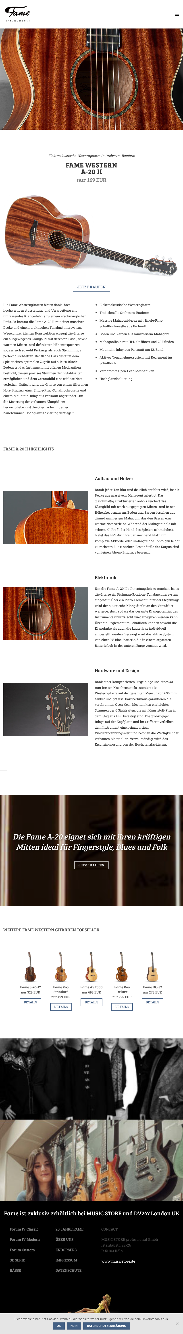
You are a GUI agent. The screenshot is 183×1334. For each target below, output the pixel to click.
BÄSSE (15, 1270)
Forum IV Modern (25, 1239)
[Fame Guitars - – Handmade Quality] (27, 14)
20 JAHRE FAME (69, 1229)
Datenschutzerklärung (107, 1326)
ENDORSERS (66, 1249)
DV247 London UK (156, 1213)
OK (59, 1326)
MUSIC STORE (104, 1213)
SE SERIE (17, 1260)
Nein (74, 1326)
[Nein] (177, 1324)
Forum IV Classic (24, 1229)
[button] (177, 14)
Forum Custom (22, 1249)
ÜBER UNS (64, 1239)
